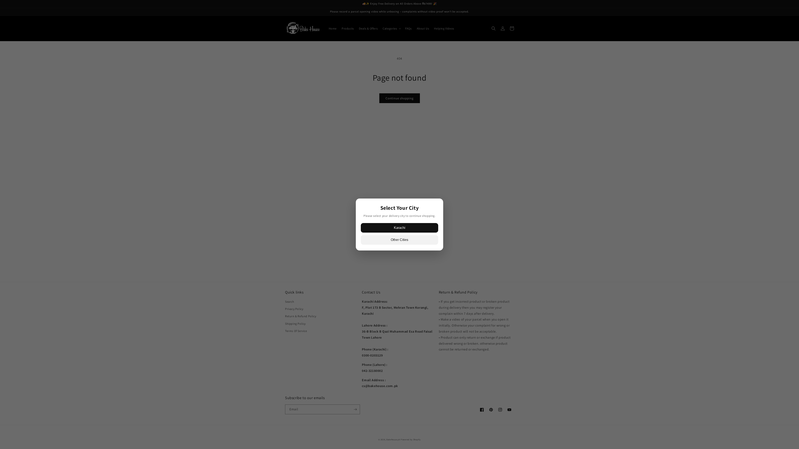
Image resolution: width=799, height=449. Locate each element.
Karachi (399, 227)
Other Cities (399, 240)
